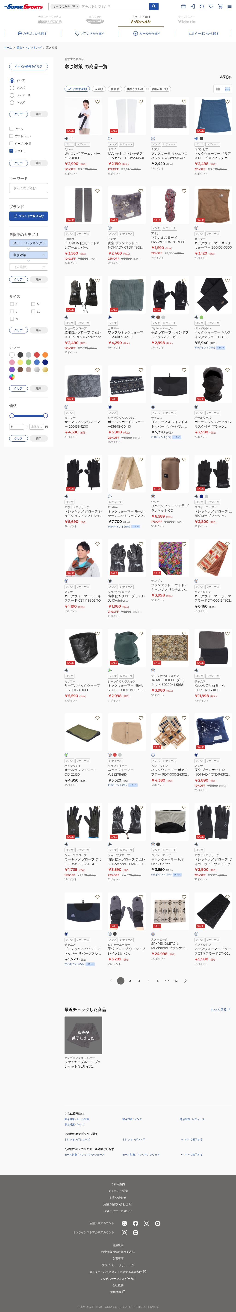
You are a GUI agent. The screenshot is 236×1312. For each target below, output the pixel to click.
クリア (18, 114)
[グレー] (153, 138)
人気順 (99, 89)
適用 (38, 114)
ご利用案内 (118, 1184)
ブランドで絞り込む (31, 216)
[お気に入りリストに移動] (211, 6)
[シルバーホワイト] (71, 138)
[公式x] (124, 1223)
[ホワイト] (110, 138)
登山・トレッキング (29, 47)
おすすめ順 (80, 89)
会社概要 (118, 1285)
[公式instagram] (146, 1223)
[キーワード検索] (154, 6)
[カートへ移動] (220, 6)
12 (176, 980)
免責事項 (118, 1258)
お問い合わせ (118, 1197)
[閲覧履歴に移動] (202, 6)
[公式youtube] (157, 1223)
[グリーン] (110, 670)
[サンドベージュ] (153, 844)
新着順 (115, 89)
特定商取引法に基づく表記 (118, 1252)
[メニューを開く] (229, 6)
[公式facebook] (135, 1223)
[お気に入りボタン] (97, 101)
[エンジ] (115, 755)
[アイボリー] (110, 496)
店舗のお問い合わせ (115, 1204)
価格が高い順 (159, 89)
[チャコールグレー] (66, 407)
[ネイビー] (110, 407)
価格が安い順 (135, 89)
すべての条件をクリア (28, 66)
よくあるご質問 (118, 1191)
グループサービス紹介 (118, 1211)
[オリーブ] (201, 317)
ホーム (8, 47)
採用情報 (115, 1292)
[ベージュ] (196, 228)
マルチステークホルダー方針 (118, 1278)
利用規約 (118, 1245)
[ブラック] (66, 138)
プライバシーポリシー (116, 1265)
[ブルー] (196, 138)
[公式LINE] (135, 1232)
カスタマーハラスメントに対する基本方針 (115, 1272)
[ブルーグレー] (110, 317)
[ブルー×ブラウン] (66, 581)
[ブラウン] (158, 317)
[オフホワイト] (153, 755)
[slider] (11, 415)
